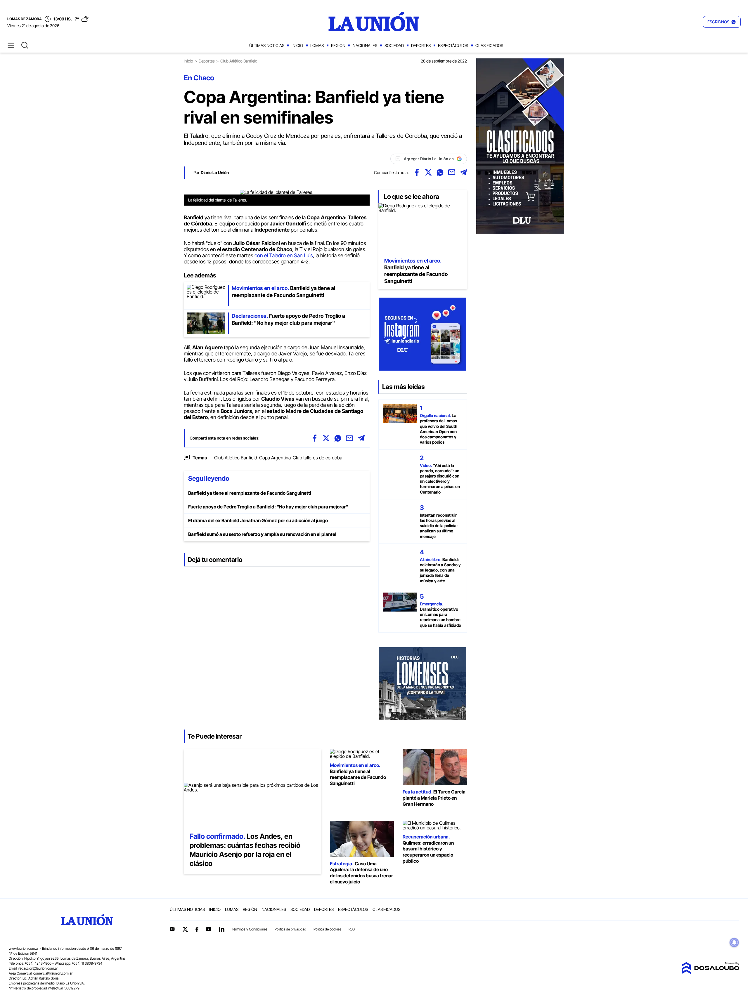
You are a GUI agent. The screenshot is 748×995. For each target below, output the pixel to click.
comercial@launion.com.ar (52, 973)
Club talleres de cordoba (317, 458)
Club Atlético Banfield (235, 458)
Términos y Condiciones (249, 929)
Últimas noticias (266, 45)
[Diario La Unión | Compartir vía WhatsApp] (440, 172)
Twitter (185, 929)
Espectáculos (453, 45)
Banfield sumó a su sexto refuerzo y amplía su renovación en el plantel (262, 534)
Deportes (421, 45)
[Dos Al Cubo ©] (710, 972)
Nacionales (365, 45)
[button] (722, 22)
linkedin (221, 929)
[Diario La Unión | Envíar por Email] (451, 172)
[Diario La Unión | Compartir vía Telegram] (463, 172)
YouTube (209, 929)
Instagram (172, 929)
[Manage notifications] (734, 942)
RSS (352, 929)
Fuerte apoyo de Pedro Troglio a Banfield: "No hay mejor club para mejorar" (268, 507)
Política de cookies (327, 929)
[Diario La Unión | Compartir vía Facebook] (416, 172)
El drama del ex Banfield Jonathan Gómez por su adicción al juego (258, 520)
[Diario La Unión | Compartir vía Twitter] (428, 172)
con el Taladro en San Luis (283, 255)
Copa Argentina (275, 458)
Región (338, 45)
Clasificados (489, 45)
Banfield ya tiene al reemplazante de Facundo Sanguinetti (249, 493)
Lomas (317, 45)
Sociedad (394, 45)
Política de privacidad (290, 929)
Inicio (297, 45)
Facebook (196, 929)
